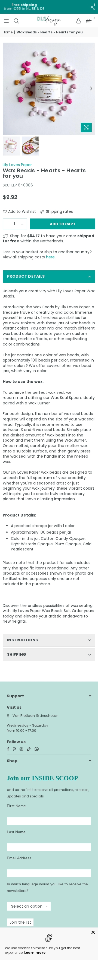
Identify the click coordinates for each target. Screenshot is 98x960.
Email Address (19, 858)
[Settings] (79, 21)
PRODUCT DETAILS (26, 276)
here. (51, 257)
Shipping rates (59, 211)
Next (91, 89)
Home (8, 32)
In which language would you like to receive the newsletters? (47, 887)
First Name (16, 806)
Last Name (16, 832)
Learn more (34, 952)
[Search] (16, 21)
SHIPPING (16, 654)
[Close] (93, 932)
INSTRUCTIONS (22, 640)
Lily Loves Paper (17, 164)
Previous (7, 89)
